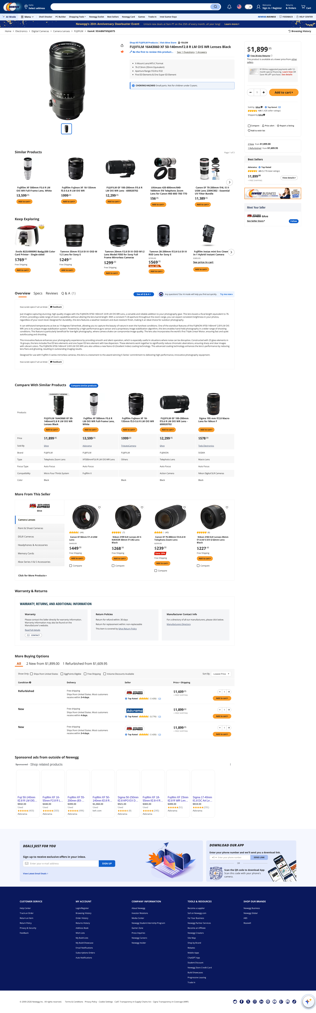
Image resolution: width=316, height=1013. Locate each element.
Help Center (25, 908)
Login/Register (82, 908)
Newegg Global (251, 913)
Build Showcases (195, 972)
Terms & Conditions (74, 1001)
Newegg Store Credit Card (200, 967)
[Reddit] (122, 52)
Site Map (192, 937)
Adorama (87, 445)
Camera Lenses (61, 31)
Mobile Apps (193, 952)
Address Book (82, 928)
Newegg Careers (139, 937)
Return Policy (26, 923)
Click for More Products (31, 575)
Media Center (138, 918)
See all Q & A (143, 294)
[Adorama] (147, 710)
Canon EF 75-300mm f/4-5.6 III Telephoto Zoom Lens (169, 538)
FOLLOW (293, 221)
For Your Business (196, 918)
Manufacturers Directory (179, 624)
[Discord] (288, 1001)
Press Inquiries (138, 933)
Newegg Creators (196, 933)
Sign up (107, 863)
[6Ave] (147, 692)
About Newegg (138, 908)
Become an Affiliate (197, 928)
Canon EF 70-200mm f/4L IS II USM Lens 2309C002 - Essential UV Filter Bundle (212, 190)
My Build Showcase (84, 942)
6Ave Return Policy (127, 628)
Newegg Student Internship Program (148, 923)
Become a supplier (196, 908)
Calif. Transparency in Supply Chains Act (133, 1001)
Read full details (32, 629)
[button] (35, 7)
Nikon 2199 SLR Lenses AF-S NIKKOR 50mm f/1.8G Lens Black (126, 539)
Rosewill (247, 923)
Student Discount (195, 962)
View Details (288, 177)
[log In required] (99, 507)
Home (8, 31)
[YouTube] (274, 1001)
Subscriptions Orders (85, 952)
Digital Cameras (40, 31)
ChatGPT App (194, 957)
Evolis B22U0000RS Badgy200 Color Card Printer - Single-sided (35, 253)
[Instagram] (254, 1001)
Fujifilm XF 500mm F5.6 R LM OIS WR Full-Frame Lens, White (34, 189)
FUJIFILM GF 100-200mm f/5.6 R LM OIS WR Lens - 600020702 (124, 189)
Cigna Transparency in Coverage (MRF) (171, 1001)
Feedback (57, 307)
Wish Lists (80, 933)
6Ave (46, 445)
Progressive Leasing (197, 977)
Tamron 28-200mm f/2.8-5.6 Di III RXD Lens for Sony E (168, 253)
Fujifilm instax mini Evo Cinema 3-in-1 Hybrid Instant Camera (213, 253)
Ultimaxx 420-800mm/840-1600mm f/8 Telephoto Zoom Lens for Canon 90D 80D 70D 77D (168, 190)
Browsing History (83, 913)
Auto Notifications (84, 957)
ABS (245, 918)
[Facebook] (241, 1001)
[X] (248, 1001)
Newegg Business (252, 908)
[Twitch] (281, 1001)
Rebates (191, 947)
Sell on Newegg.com (197, 913)
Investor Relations (140, 913)
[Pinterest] (267, 1001)
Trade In (191, 982)
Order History (82, 918)
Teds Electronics (206, 445)
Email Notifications (84, 947)
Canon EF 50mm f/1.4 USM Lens (83, 538)
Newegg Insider (139, 942)
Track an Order (27, 913)
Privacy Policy (91, 1001)
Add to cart (283, 92)
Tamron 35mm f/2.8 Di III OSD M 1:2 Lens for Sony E (78, 253)
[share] (122, 45)
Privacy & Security (28, 928)
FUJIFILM (78, 31)
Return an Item (26, 918)
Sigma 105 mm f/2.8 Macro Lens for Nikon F (213, 420)
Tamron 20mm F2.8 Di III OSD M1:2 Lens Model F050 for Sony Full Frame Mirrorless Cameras (124, 254)
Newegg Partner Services (199, 923)
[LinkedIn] (261, 1001)
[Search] (215, 7)
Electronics (21, 31)
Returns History (83, 923)
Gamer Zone (137, 928)
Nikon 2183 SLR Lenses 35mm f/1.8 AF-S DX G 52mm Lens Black (212, 539)
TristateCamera (128, 445)
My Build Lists (82, 937)
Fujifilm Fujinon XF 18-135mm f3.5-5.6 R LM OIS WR (78, 189)
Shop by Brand (194, 942)
